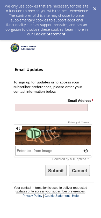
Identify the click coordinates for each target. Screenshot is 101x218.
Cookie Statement (50, 34)
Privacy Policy (32, 195)
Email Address (79, 101)
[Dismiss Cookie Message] (94, 5)
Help (75, 195)
